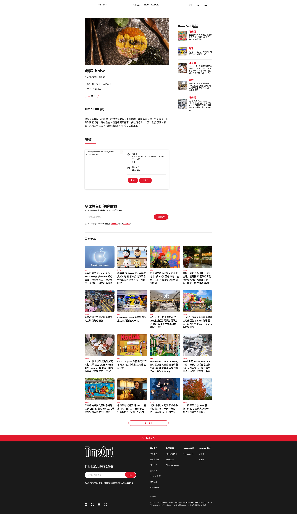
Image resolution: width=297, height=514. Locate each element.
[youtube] (99, 504)
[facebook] (86, 504)
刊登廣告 (170, 460)
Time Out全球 (188, 454)
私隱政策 (126, 224)
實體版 (201, 454)
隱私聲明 (153, 471)
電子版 (201, 460)
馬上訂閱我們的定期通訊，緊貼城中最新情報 (103, 211)
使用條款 (114, 224)
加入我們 (153, 465)
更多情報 (148, 423)
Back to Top (150, 438)
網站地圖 (153, 497)
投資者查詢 (154, 460)
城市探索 (136, 5)
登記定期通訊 (171, 454)
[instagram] (105, 504)
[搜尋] (198, 4)
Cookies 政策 (155, 476)
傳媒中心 (153, 454)
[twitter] (92, 504)
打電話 (145, 181)
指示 (133, 181)
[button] (121, 152)
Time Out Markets (151, 5)
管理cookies (154, 488)
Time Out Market (172, 465)
